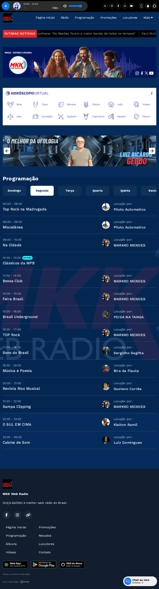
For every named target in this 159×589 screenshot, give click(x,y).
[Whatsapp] (124, 6)
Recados (45, 535)
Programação (84, 17)
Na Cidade (12, 245)
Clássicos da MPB (19, 263)
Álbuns (11, 544)
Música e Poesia (17, 371)
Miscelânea (13, 227)
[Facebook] (118, 6)
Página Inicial (45, 17)
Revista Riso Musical (21, 389)
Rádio (65, 17)
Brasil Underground (20, 317)
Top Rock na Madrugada (25, 209)
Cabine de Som (16, 442)
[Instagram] (111, 6)
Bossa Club (12, 281)
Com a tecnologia (11, 582)
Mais (147, 17)
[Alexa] (154, 6)
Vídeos (11, 552)
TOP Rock (11, 335)
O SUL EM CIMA (17, 424)
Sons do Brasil (16, 353)
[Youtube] (131, 6)
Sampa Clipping (17, 407)
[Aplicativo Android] (147, 6)
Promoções (108, 17)
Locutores (130, 17)
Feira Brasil (13, 299)
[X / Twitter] (105, 6)
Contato (45, 552)
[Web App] (141, 6)
